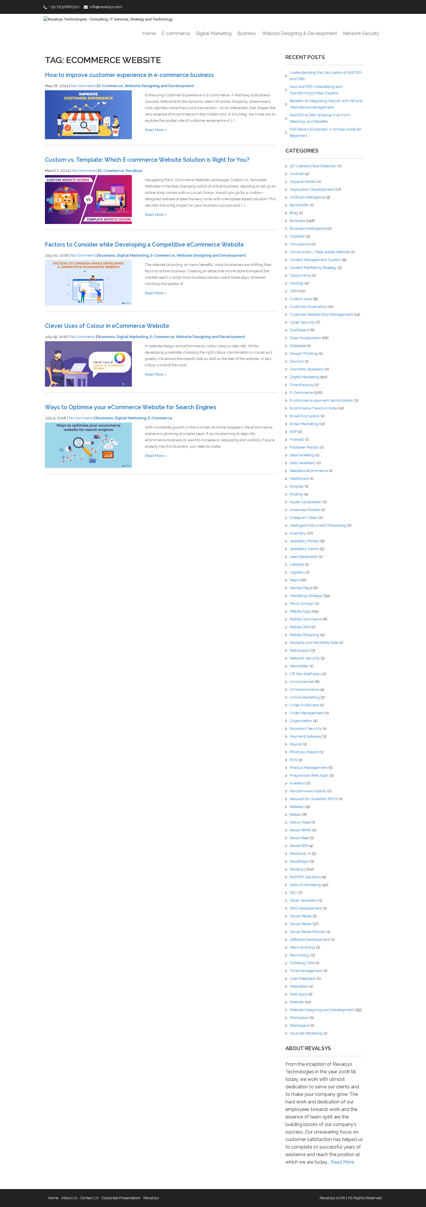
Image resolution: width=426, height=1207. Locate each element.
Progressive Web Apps (309, 775)
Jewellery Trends (304, 549)
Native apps (300, 650)
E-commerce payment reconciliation (321, 400)
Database (298, 345)
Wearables (299, 986)
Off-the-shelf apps (305, 674)
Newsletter (299, 666)
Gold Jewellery (303, 463)
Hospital (297, 486)
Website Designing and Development (159, 86)
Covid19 (296, 283)
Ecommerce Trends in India (313, 408)
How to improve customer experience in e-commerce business (129, 75)
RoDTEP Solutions (305, 877)
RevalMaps (299, 861)
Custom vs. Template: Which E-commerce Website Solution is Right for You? (147, 160)
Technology (300, 955)
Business (246, 33)
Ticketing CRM (302, 963)
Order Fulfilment (304, 705)
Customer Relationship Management (321, 314)
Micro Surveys (302, 603)
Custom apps (301, 299)
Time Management (306, 971)
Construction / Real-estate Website (320, 252)
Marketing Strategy (306, 596)
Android (297, 174)
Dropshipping (302, 385)
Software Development (310, 939)
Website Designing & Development (299, 33)
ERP (293, 431)
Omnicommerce (304, 689)
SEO (293, 892)
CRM (294, 291)
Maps (294, 580)
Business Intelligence (308, 228)
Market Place (301, 588)
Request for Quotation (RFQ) (314, 799)
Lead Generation (304, 556)
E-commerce (175, 33)
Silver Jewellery (303, 900)
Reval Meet (299, 838)
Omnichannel (302, 681)
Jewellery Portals (304, 541)
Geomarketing (302, 455)
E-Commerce (111, 86)
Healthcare (299, 478)
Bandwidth (299, 205)
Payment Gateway (305, 736)
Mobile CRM (300, 627)
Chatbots (297, 236)
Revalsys (134, 170)
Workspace (299, 1025)
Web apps (298, 994)
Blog (294, 213)
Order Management (307, 713)
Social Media (301, 916)
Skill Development (306, 908)
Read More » (156, 130)
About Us (69, 1198)
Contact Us (89, 1198)
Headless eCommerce (309, 471)
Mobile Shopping (304, 635)
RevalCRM (299, 846)
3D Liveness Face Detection (313, 166)
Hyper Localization (306, 502)
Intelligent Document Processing (318, 525)
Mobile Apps (300, 611)
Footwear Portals (304, 447)
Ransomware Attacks (308, 791)
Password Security (306, 728)
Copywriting (300, 275)
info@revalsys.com (106, 7)
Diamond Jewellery (307, 369)
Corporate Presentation (121, 1198)
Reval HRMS (300, 830)
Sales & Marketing (305, 885)
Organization (301, 721)
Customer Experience (308, 306)
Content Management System (315, 260)
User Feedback (303, 978)
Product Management (308, 767)
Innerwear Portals (305, 510)
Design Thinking (304, 353)
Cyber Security (302, 322)
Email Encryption (305, 416)
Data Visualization (305, 338)
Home (149, 33)
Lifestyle (297, 564)
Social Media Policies (307, 931)
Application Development (312, 189)
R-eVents (297, 783)
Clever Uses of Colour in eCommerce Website (107, 326)
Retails (295, 814)
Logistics (297, 572)
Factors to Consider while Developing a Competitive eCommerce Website (144, 244)
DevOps (297, 361)
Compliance (300, 244)
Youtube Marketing (306, 1033)
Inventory (298, 533)
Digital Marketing (214, 33)
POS (293, 760)
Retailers (297, 806)
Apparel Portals (303, 181)
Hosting (296, 494)
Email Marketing (304, 424)
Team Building (302, 947)
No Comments (83, 86)
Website (297, 1002)
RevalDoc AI (300, 853)
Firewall (297, 439)
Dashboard (299, 330)
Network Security (361, 33)
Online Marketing (305, 697)
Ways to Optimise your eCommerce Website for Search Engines (130, 407)
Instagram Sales (304, 517)
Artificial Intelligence (307, 197)
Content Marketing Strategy (313, 267)
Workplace (299, 1017)
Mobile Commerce (306, 619)
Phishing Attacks (304, 752)
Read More (342, 1162)
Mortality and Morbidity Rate (314, 642)
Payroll (296, 744)
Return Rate (300, 822)
